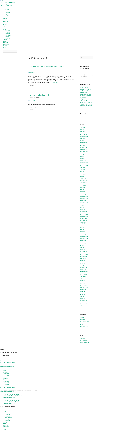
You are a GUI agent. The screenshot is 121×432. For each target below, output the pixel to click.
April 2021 (82, 189)
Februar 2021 (83, 193)
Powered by (5, 409)
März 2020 (83, 209)
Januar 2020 (83, 213)
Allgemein (32, 85)
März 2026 (83, 133)
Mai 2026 (82, 129)
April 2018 (82, 247)
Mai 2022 (82, 173)
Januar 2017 (83, 269)
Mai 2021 (82, 187)
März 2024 (83, 145)
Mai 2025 (82, 140)
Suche (1, 51)
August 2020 (83, 204)
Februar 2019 (83, 233)
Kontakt (5, 24)
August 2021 (83, 185)
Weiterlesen (55, 82)
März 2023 (83, 158)
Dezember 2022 (84, 162)
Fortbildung (83, 319)
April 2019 (82, 229)
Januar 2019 (83, 234)
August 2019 (83, 222)
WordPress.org (84, 344)
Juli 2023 (82, 153)
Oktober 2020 (83, 200)
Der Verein (7, 9)
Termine (5, 20)
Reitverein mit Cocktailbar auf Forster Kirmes (46, 67)
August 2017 (83, 258)
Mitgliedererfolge (33, 107)
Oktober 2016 (83, 274)
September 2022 (84, 165)
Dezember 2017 (84, 254)
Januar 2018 (83, 253)
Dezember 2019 (84, 214)
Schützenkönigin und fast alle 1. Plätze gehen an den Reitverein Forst (86, 89)
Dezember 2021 (84, 180)
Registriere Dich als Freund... (8, 362)
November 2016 (84, 273)
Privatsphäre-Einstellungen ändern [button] (11, 394)
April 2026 (82, 131)
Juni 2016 (82, 278)
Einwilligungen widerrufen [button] (9, 397)
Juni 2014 (82, 305)
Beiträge (5, 18)
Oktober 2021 (83, 182)
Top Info (82, 323)
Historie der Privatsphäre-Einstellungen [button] (12, 395)
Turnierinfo (5, 21)
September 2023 (84, 151)
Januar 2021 (83, 194)
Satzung (7, 15)
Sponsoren (7, 12)
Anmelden (82, 338)
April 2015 (82, 296)
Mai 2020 (82, 207)
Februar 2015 (83, 300)
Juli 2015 (82, 291)
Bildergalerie (6, 23)
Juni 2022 (82, 171)
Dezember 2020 (84, 196)
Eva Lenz (31, 109)
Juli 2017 (82, 260)
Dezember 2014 (84, 302)
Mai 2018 (82, 245)
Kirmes (31, 86)
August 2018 (83, 244)
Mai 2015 (82, 294)
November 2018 (84, 238)
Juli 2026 (82, 127)
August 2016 (83, 276)
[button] (83, 76)
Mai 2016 (82, 280)
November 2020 (84, 198)
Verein (4, 8)
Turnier (82, 324)
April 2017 (82, 265)
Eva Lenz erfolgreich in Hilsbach (41, 95)
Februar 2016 (83, 285)
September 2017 (84, 256)
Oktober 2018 (83, 240)
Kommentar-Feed (84, 342)
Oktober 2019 (83, 218)
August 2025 (83, 138)
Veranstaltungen (84, 326)
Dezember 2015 (84, 287)
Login (4, 26)
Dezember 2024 (84, 142)
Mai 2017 (82, 264)
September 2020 (84, 202)
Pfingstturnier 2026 (85, 99)
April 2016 (82, 282)
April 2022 (82, 174)
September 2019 (84, 220)
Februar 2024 (83, 147)
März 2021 (83, 191)
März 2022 (83, 176)
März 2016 (83, 284)
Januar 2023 (83, 160)
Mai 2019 (82, 227)
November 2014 (84, 304)
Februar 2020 (83, 211)
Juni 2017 (82, 262)
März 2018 (83, 249)
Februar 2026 (83, 134)
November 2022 (84, 164)
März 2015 (83, 298)
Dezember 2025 (84, 136)
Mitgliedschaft (8, 14)
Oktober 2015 (83, 289)
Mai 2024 (82, 144)
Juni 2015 (82, 293)
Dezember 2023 (84, 149)
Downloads (7, 17)
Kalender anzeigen (88, 74)
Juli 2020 (82, 205)
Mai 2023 (82, 156)
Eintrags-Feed (83, 340)
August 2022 (83, 167)
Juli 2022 (82, 169)
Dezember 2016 (84, 271)
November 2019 (84, 216)
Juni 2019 (82, 225)
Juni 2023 (82, 154)
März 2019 (83, 231)
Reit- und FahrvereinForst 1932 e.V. (8, 4)
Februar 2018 (83, 251)
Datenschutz (6, 373)
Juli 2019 (82, 224)
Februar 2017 (83, 267)
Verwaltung (7, 11)
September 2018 (84, 242)
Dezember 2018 (84, 236)
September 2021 (84, 184)
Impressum (6, 375)
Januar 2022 (83, 178)
